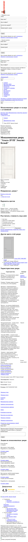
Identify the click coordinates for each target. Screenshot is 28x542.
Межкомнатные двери (9, 85)
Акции (5, 89)
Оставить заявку (5, 451)
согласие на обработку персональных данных (11, 37)
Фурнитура (6, 86)
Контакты (6, 92)
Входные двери (7, 84)
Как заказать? (7, 90)
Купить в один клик (6, 194)
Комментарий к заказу (6, 28)
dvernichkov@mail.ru (12, 520)
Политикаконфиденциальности (9, 505)
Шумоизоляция (4, 428)
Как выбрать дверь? (12, 511)
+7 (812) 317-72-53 (5, 115)
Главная (6, 82)
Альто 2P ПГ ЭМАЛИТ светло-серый (15, 263)
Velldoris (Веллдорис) (23, 276)
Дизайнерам (7, 94)
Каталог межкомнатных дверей (9, 229)
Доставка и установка (9, 88)
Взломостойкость (11, 430)
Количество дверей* (6, 25)
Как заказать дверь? (12, 516)
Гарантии (6, 93)
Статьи (5, 96)
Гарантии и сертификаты (13, 502)
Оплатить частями (5, 212)
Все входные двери (11, 508)
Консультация (4, 114)
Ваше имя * (3, 19)
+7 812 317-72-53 (11, 519)
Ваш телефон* (4, 22)
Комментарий (4, 47)
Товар (2, 16)
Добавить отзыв (5, 374)
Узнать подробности (6, 365)
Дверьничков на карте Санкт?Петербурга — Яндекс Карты (13, 493)
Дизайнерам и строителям (11, 100)
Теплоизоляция (19, 428)
